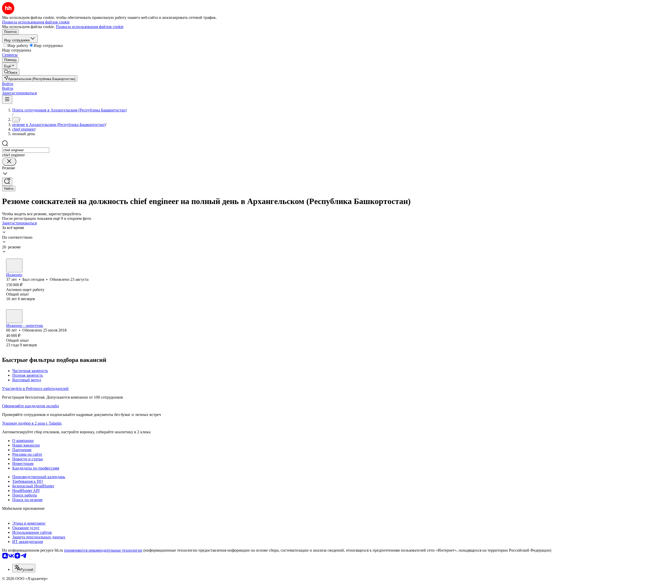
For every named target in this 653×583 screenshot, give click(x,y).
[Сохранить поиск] (7, 182)
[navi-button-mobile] (7, 99)
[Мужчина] (14, 265)
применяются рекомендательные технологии (103, 550)
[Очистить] (9, 161)
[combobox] (25, 150)
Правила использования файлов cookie (89, 26)
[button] (7, 84)
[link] (10, 72)
